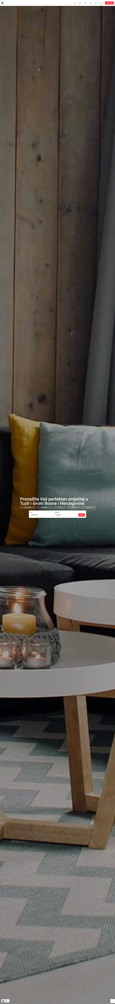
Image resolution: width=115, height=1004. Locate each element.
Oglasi (80, 3)
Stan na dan (28, 507)
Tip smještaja (56, 512)
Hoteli (89, 507)
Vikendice (45, 507)
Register (102, 3)
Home (75, 3)
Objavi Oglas (110, 2)
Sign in (97, 3)
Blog (85, 3)
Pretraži (81, 515)
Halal (75, 507)
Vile (60, 507)
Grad (31, 512)
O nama (91, 3)
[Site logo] (2, 2)
